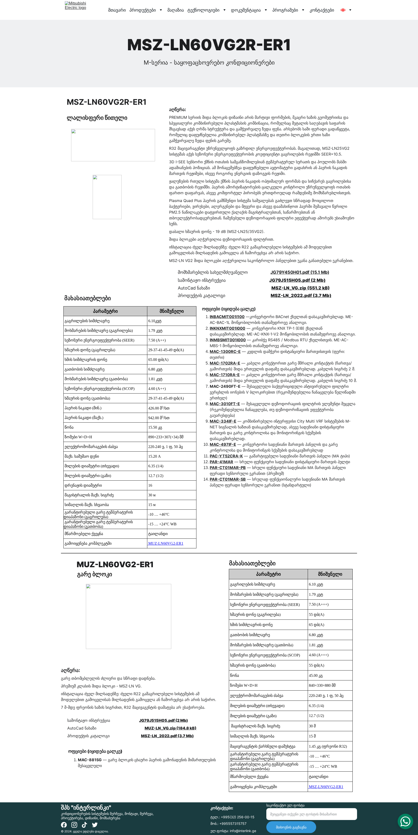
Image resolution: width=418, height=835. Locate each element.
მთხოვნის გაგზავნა (291, 827)
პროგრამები (285, 10)
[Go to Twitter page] (95, 825)
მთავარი (117, 10)
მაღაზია (175, 10)
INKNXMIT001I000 (227, 328)
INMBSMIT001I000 (228, 339)
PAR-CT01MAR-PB (228, 467)
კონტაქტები (322, 10)
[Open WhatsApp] (405, 821)
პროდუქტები (142, 10)
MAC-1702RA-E (225, 363)
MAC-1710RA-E (225, 374)
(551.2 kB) (318, 288)
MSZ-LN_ (281, 288)
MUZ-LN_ (154, 728)
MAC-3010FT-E (225, 403)
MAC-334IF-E (223, 421)
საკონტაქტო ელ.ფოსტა (285, 805)
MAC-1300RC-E (225, 351)
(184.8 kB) (186, 728)
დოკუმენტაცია (246, 10)
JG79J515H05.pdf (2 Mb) (297, 280)
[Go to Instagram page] (74, 825)
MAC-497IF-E (223, 444)
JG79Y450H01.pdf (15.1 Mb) (299, 272)
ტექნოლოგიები (203, 10)
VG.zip (298, 288)
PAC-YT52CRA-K (226, 456)
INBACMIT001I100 (227, 316)
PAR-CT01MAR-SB (228, 479)
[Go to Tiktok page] (84, 825)
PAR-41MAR (221, 461)
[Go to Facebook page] (64, 825)
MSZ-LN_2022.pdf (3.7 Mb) (301, 295)
